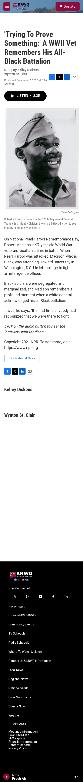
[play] (6, 777)
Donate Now (17, 706)
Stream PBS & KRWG (22, 615)
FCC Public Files (19, 735)
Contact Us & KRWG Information (30, 661)
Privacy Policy (18, 748)
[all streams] (77, 776)
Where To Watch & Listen (25, 651)
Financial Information (23, 741)
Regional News (18, 679)
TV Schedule (17, 633)
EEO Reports (17, 738)
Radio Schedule (19, 642)
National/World (19, 688)
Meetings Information (23, 731)
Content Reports (20, 745)
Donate (69, 6)
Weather (14, 715)
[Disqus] (41, 504)
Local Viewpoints (20, 697)
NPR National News (22, 358)
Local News (16, 670)
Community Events (21, 624)
